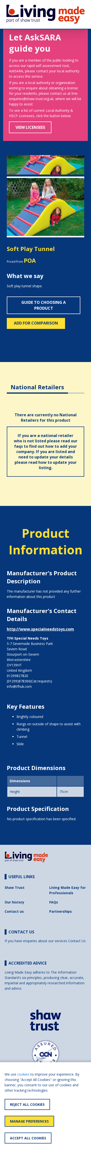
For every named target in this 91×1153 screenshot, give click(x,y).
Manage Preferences (29, 1121)
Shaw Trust (15, 887)
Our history (14, 902)
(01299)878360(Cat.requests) (29, 681)
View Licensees (30, 127)
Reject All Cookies (27, 1104)
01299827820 (17, 675)
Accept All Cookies (28, 1138)
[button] (12, 207)
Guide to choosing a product (43, 305)
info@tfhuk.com (19, 686)
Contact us (14, 911)
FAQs (53, 902)
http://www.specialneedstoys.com (40, 629)
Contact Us (77, 941)
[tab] (37, 383)
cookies (23, 1074)
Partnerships (60, 911)
